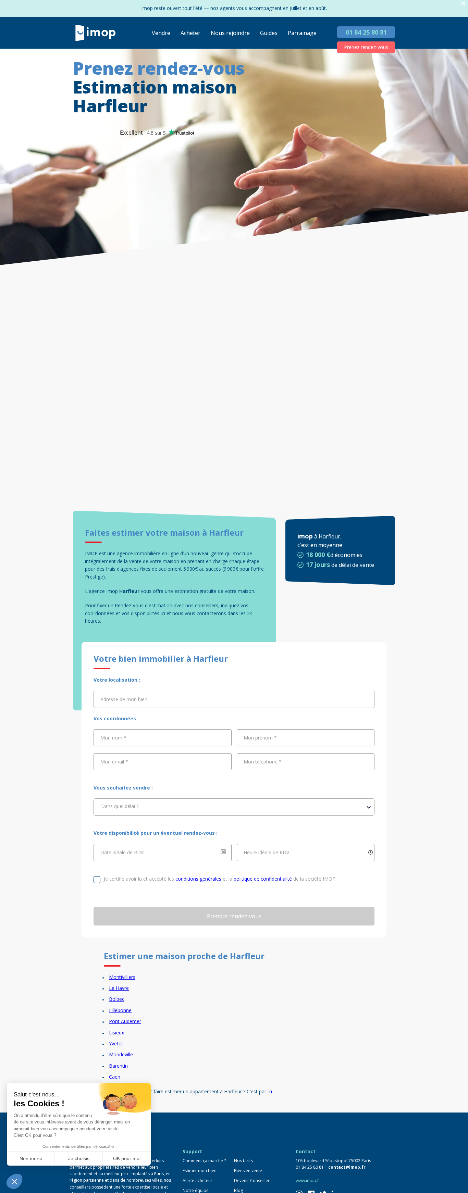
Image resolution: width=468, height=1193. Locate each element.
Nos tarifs (243, 1161)
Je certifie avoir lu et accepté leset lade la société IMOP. (220, 878)
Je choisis (78, 1158)
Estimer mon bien (200, 1170)
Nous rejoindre (230, 33)
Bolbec (116, 999)
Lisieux (116, 1032)
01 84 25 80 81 (366, 32)
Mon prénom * (260, 737)
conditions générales (198, 878)
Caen (114, 1076)
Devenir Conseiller (252, 1180)
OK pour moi (126, 1158)
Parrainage (302, 33)
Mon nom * (113, 737)
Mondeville (121, 1054)
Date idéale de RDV (122, 852)
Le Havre (119, 988)
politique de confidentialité (263, 878)
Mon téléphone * (263, 761)
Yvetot (116, 1043)
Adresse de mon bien (123, 699)
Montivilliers (122, 977)
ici (270, 1091)
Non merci (31, 1158)
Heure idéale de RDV (266, 852)
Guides (269, 33)
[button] (14, 1181)
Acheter (190, 33)
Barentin (118, 1065)
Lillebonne (120, 1010)
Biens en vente (248, 1170)
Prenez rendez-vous (366, 47)
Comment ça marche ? (204, 1161)
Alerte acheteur (197, 1180)
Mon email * (114, 761)
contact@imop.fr (347, 1167)
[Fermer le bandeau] (463, 3)
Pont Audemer (125, 1021)
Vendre (161, 33)
